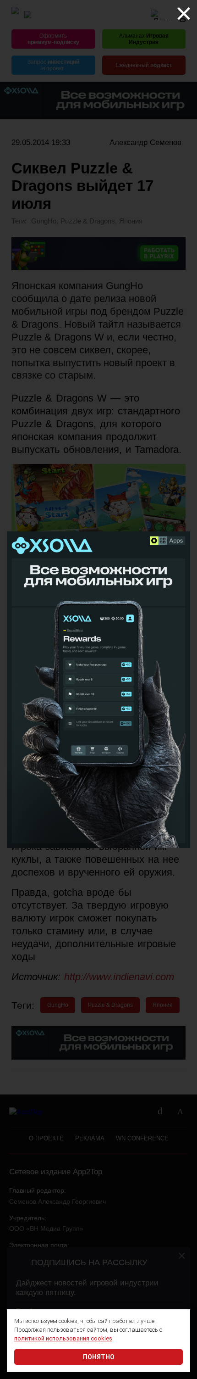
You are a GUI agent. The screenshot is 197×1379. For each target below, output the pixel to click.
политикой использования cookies (63, 1338)
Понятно (99, 1357)
